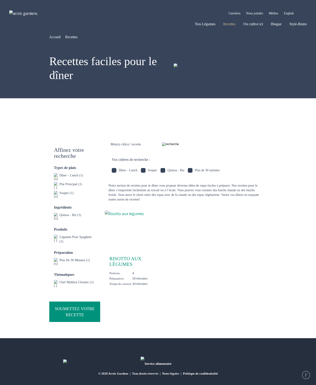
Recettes (229, 24)
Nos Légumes (205, 24)
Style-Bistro (298, 24)
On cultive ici (253, 24)
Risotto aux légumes (125, 261)
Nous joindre (254, 13)
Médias (273, 13)
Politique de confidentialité (200, 373)
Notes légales (170, 373)
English (289, 13)
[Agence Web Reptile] (306, 375)
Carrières (234, 13)
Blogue (276, 24)
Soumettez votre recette (75, 311)
